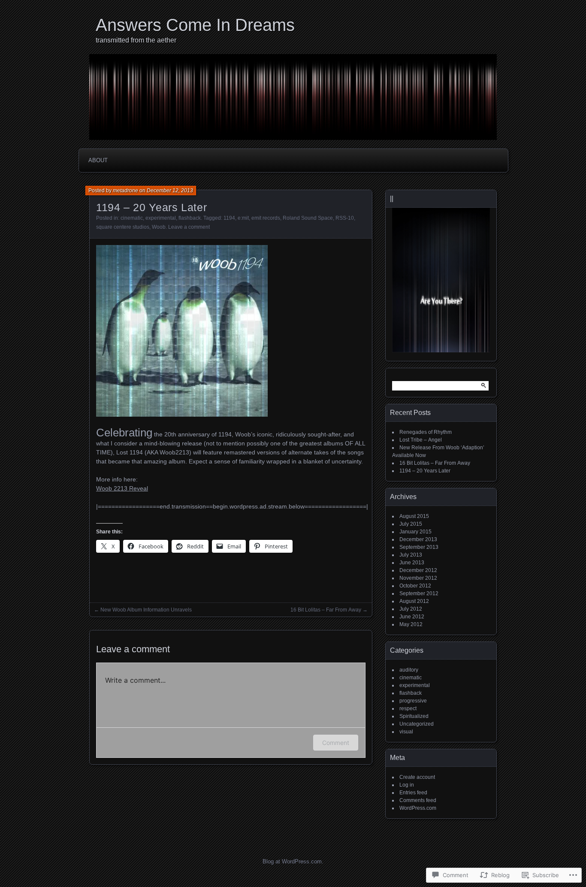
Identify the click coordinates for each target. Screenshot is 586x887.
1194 (229, 218)
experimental (160, 218)
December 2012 (418, 570)
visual (406, 732)
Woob (159, 227)
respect (408, 708)
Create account (417, 777)
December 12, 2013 (170, 191)
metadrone (125, 191)
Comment (335, 742)
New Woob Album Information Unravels (146, 610)
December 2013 (418, 539)
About (98, 160)
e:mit (243, 218)
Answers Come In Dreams (195, 24)
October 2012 (415, 586)
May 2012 (411, 624)
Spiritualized (414, 716)
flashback (189, 218)
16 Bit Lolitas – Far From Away (325, 610)
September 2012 (418, 593)
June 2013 (411, 563)
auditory (408, 670)
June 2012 (411, 617)
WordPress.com (417, 808)
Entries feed (413, 793)
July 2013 (410, 555)
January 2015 (415, 532)
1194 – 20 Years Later (424, 471)
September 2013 (418, 547)
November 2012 (418, 578)
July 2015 (410, 524)
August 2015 (414, 516)
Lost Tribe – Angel (420, 440)
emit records (265, 218)
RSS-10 (344, 218)
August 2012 (414, 601)
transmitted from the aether (136, 40)
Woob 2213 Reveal (122, 488)
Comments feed (417, 800)
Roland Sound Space (308, 218)
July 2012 (410, 609)
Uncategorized (416, 724)
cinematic (132, 218)
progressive (413, 701)
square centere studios (122, 227)
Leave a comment (189, 227)
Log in (406, 785)
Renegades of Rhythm (425, 432)
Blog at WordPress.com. (293, 861)
